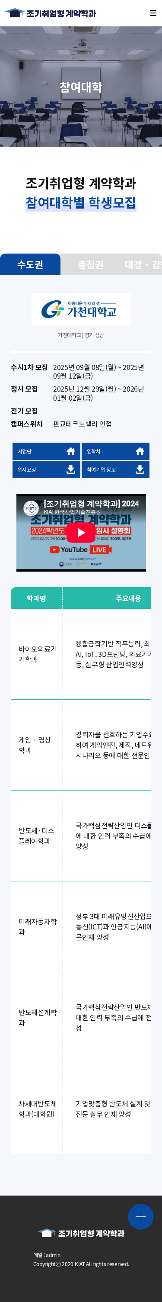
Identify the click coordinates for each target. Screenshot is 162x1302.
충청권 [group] (90, 264)
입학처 (94, 451)
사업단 (25, 451)
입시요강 (27, 469)
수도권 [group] (30, 264)
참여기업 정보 (101, 469)
